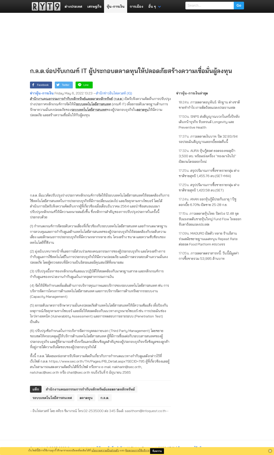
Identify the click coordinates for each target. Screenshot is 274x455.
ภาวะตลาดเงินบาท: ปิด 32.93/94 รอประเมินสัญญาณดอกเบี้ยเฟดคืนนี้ (208, 139)
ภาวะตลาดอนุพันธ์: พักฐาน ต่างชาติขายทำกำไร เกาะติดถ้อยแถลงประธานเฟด (209, 105)
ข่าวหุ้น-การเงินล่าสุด (192, 93)
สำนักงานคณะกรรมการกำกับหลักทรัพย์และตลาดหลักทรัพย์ (71, 99)
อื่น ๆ (152, 6)
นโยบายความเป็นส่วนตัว (105, 450)
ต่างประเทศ (73, 6)
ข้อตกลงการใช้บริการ (137, 450)
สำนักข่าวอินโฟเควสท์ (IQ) (114, 93)
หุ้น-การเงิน (116, 6)
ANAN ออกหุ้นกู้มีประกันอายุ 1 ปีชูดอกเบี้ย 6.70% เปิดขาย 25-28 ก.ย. (207, 202)
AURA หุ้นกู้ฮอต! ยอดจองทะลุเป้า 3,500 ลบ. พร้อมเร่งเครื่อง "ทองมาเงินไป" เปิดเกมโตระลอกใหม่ (207, 156)
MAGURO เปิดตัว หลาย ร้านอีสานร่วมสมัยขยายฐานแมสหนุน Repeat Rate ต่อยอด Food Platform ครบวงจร (208, 238)
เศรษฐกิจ (94, 6)
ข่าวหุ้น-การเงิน (42, 93)
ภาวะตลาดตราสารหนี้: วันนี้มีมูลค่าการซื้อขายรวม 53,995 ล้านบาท (209, 256)
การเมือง (136, 6)
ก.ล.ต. (118, 99)
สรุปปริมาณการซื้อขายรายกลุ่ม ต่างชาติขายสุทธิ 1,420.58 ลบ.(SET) (209, 187)
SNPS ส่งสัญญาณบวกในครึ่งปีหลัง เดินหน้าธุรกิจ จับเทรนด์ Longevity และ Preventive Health (209, 121)
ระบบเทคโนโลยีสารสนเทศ (93, 104)
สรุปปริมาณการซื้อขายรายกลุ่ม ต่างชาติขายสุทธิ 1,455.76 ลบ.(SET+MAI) (209, 173)
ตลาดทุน (143, 109)
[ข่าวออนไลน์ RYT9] (44, 6)
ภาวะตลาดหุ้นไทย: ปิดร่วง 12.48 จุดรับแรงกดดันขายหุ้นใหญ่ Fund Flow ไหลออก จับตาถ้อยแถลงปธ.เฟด (210, 218)
